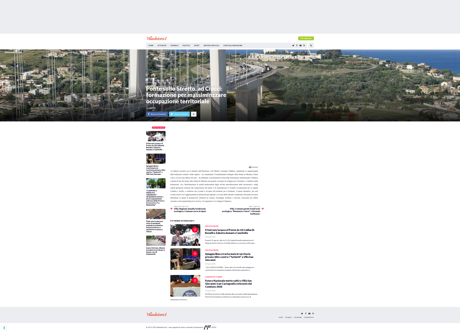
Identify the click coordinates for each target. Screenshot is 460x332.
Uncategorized (159, 127)
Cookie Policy (309, 317)
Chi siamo (288, 317)
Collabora (298, 317)
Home (151, 45)
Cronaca (174, 45)
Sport (196, 45)
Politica (186, 45)
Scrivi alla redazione (232, 45)
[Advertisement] (230, 17)
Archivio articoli (211, 45)
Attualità (162, 45)
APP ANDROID (306, 38)
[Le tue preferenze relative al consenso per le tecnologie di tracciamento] (4, 328)
